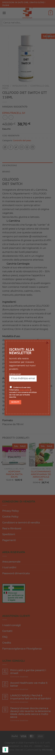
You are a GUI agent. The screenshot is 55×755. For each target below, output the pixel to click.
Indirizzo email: (15, 374)
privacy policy (24, 390)
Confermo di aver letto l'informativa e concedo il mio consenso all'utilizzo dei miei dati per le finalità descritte (23, 392)
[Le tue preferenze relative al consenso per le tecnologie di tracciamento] (5, 750)
